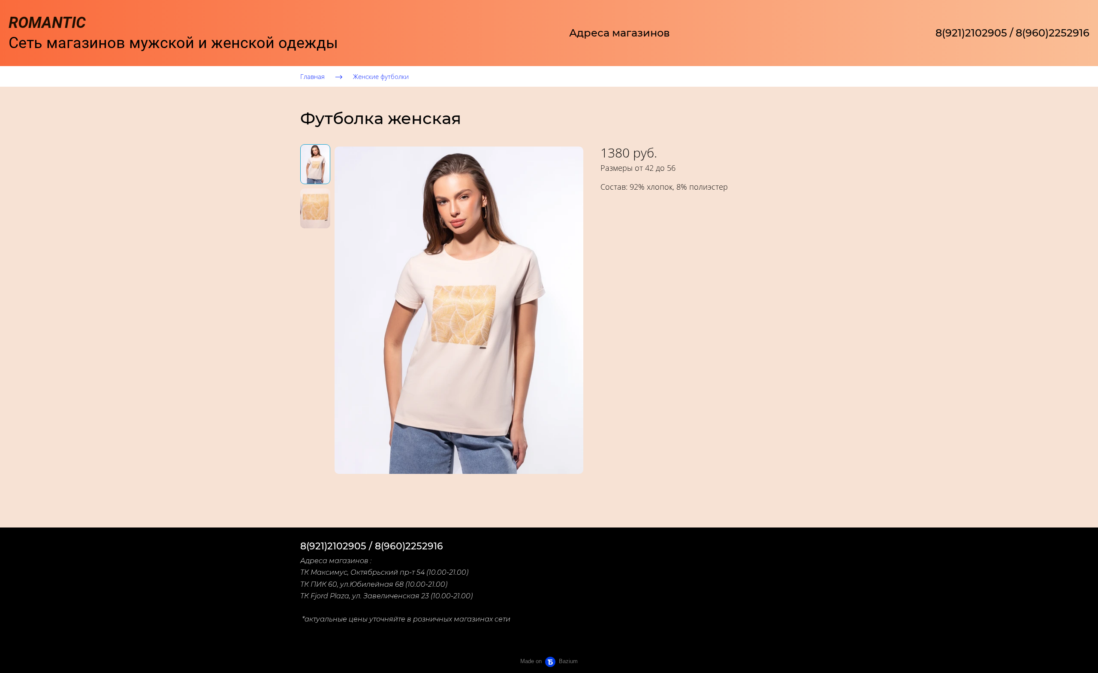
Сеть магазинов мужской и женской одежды (173, 33)
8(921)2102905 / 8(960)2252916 (1012, 33)
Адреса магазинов (619, 33)
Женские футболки (381, 76)
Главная (312, 76)
